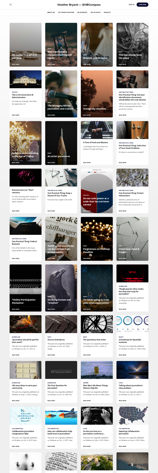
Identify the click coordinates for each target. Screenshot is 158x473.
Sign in (131, 5)
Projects (107, 12)
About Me (51, 12)
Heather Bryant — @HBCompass (79, 4)
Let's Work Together (66, 12)
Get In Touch (96, 12)
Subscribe (142, 5)
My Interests (82, 12)
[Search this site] (10, 4)
